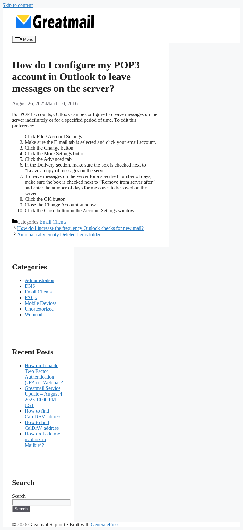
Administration (39, 280)
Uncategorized (39, 308)
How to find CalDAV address (42, 425)
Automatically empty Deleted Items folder (59, 234)
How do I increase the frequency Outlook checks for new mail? (80, 228)
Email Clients (53, 222)
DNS (30, 286)
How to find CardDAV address (43, 413)
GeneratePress (105, 524)
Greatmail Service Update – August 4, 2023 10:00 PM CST (44, 396)
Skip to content (18, 5)
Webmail (33, 314)
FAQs (31, 297)
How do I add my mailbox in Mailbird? (42, 439)
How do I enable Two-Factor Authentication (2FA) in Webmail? (44, 374)
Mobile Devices (40, 303)
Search (19, 496)
